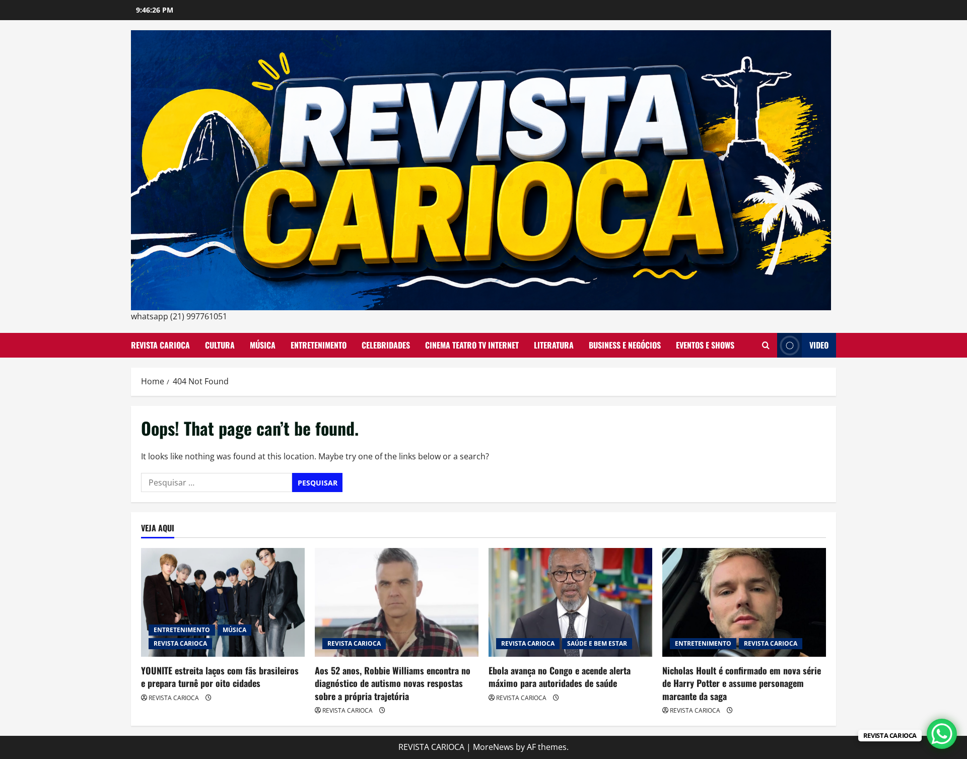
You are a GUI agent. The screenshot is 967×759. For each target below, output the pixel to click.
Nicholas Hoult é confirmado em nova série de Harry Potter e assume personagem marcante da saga (741, 683)
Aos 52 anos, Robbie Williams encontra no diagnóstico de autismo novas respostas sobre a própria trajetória (392, 683)
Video (818, 345)
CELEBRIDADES (386, 345)
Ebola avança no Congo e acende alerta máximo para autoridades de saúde (560, 676)
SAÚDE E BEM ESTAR (597, 643)
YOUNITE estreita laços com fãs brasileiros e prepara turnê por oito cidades (220, 676)
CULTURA (220, 345)
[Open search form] (766, 345)
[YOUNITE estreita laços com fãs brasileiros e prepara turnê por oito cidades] (223, 602)
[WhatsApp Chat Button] (942, 734)
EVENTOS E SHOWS (705, 345)
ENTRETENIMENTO (319, 345)
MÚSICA (262, 345)
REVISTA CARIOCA (160, 345)
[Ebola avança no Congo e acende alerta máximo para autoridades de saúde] (570, 602)
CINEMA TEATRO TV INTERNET (472, 345)
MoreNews (493, 746)
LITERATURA (554, 345)
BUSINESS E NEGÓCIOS (625, 345)
